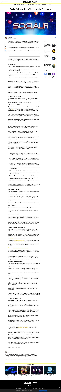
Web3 (19, 347)
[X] (52, 1)
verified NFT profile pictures (23, 327)
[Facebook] (45, 75)
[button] (55, 38)
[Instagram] (53, 1)
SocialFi (18, 347)
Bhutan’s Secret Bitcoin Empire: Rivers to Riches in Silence (47, 65)
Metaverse (14, 347)
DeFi (12, 347)
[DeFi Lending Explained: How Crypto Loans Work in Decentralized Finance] (11, 370)
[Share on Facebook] (51, 38)
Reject (45, 390)
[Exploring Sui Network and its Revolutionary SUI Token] (50, 370)
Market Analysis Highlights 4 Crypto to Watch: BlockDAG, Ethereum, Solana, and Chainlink (47, 58)
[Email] (54, 38)
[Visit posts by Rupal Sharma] (6, 38)
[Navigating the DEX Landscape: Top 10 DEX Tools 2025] (37, 370)
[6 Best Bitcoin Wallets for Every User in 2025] (54, 45)
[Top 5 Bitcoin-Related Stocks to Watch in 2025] (54, 51)
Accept (41, 390)
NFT (16, 347)
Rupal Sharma (10, 37)
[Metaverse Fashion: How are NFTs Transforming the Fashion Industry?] (24, 370)
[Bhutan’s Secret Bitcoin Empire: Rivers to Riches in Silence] (54, 66)
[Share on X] (53, 38)
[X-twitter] (30, 386)
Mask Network (29, 310)
